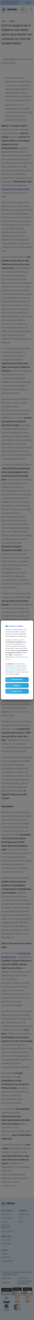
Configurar (17, 685)
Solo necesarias (17, 680)
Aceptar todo (17, 691)
